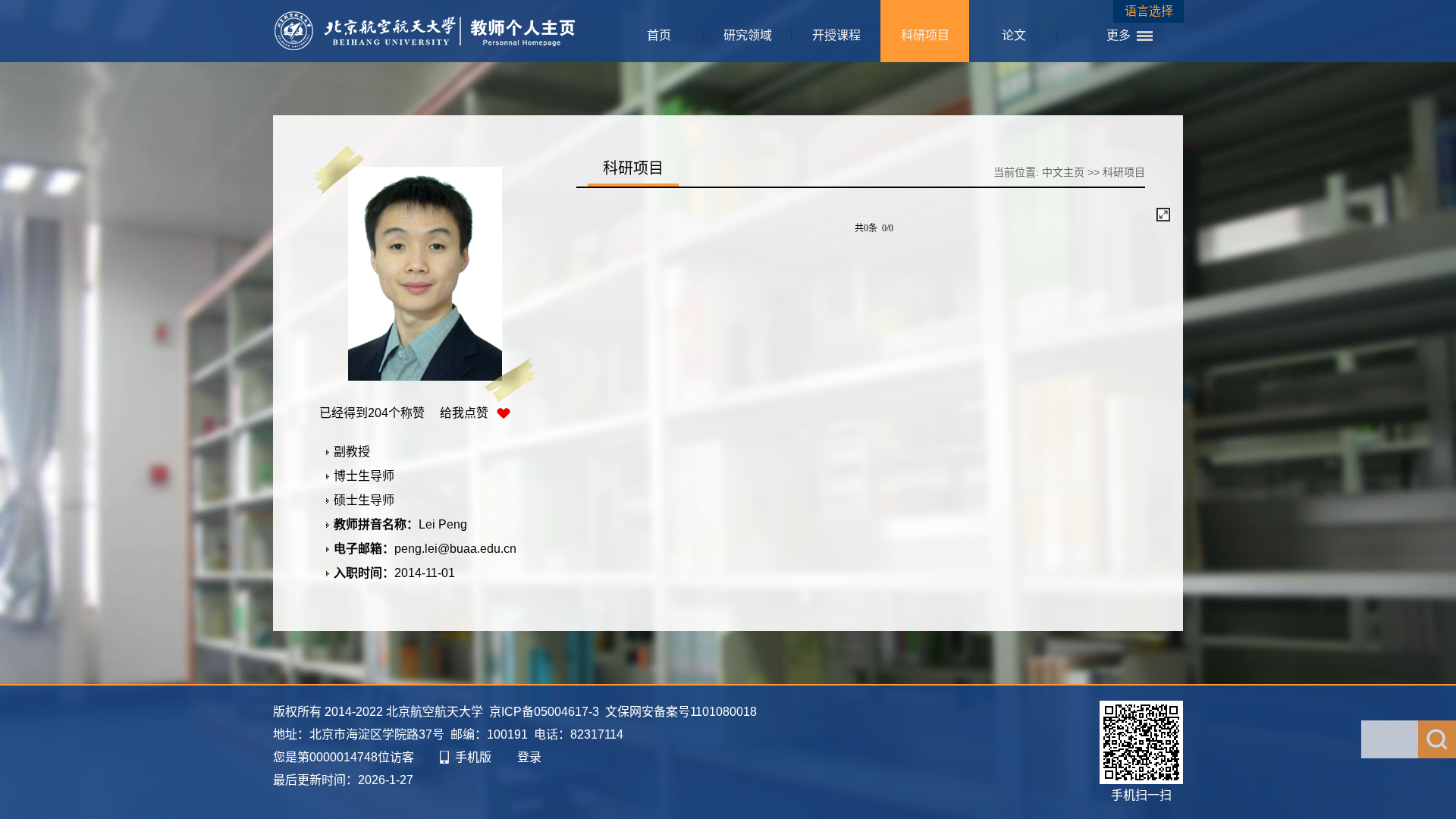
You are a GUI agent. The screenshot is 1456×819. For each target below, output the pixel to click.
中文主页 (1063, 172)
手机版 (473, 757)
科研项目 (925, 35)
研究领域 (747, 35)
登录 (529, 757)
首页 (659, 35)
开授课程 (836, 35)
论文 (1014, 35)
